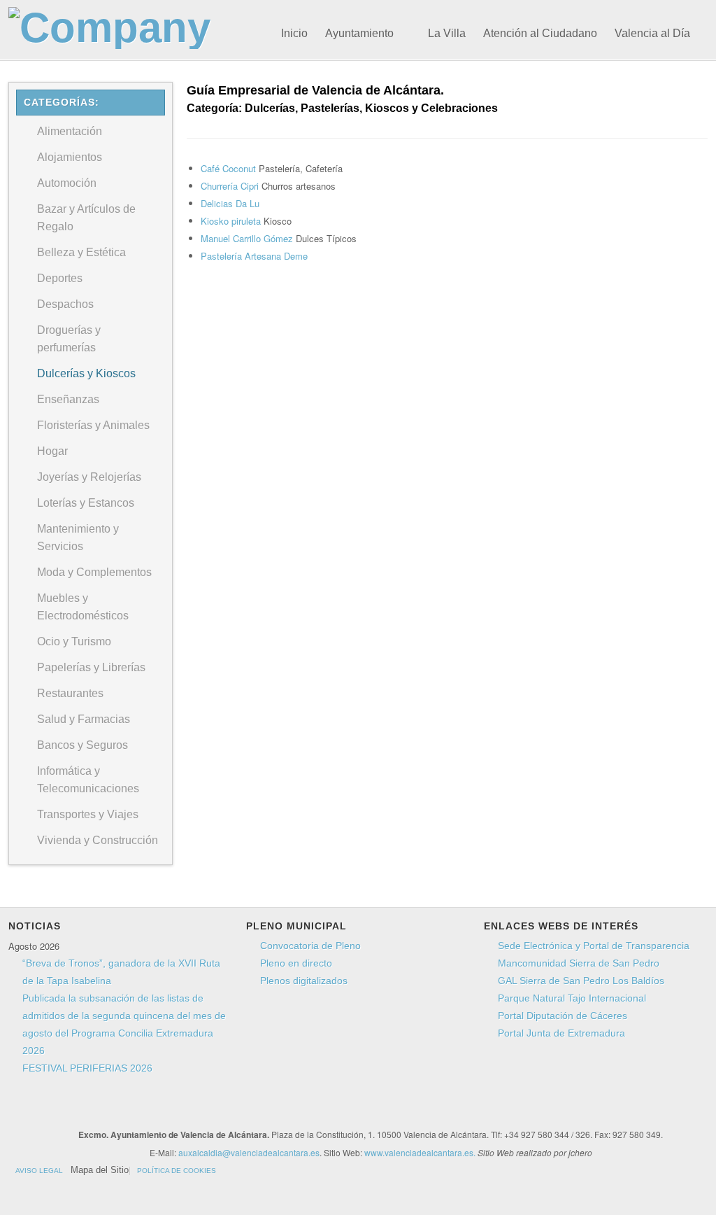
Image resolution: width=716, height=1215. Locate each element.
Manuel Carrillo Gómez (248, 238)
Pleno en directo (296, 963)
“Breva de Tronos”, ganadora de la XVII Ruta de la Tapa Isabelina (121, 971)
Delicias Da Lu (230, 203)
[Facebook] (240, 1109)
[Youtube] (293, 1109)
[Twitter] (267, 1109)
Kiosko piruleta (232, 220)
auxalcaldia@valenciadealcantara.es (249, 1152)
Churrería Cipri (231, 185)
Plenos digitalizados (304, 980)
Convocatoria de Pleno (310, 945)
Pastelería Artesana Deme (254, 255)
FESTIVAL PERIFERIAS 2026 (87, 1068)
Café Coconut (230, 168)
